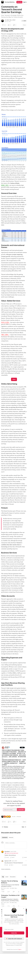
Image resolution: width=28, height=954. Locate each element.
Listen (24, 20)
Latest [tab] (6, 876)
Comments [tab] (4, 837)
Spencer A (7, 861)
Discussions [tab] (12, 876)
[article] (14, 886)
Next (23, 827)
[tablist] (7, 837)
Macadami (7, 851)
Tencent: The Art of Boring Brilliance (9, 882)
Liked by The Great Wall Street (12, 853)
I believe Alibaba (14, 183)
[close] (23, 908)
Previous (6, 827)
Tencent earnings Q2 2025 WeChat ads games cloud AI (10, 885)
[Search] (25, 876)
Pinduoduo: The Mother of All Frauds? (10, 896)
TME (5, 334)
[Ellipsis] (26, 851)
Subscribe (19, 2)
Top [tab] (3, 876)
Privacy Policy (19, 945)
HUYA (5, 322)
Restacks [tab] (11, 837)
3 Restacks (18, 816)
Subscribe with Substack (15, 938)
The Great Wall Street (10, 20)
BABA (5, 185)
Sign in (25, 2)
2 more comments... (6, 869)
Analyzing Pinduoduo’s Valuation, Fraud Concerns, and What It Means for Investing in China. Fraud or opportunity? (10, 899)
